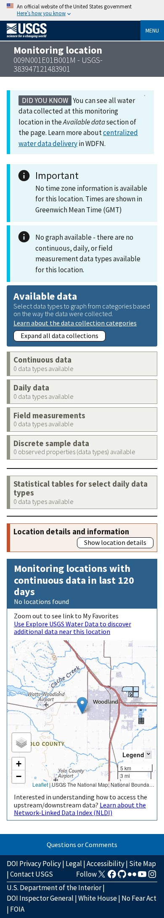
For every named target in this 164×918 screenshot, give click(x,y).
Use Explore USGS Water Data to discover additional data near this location (72, 628)
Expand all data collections (59, 335)
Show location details (115, 542)
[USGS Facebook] (112, 876)
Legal (74, 863)
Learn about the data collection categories (75, 323)
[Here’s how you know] (82, 10)
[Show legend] (148, 754)
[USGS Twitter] (102, 876)
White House (97, 898)
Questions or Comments (82, 844)
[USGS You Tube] (142, 876)
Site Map (142, 863)
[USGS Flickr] (132, 876)
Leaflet (40, 784)
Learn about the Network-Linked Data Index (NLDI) (80, 809)
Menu (152, 30)
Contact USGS (31, 874)
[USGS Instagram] (152, 876)
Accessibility (105, 863)
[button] (82, 705)
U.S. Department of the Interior (54, 887)
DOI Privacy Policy (34, 863)
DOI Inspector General (40, 898)
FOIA (17, 909)
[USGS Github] (122, 876)
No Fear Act (139, 898)
